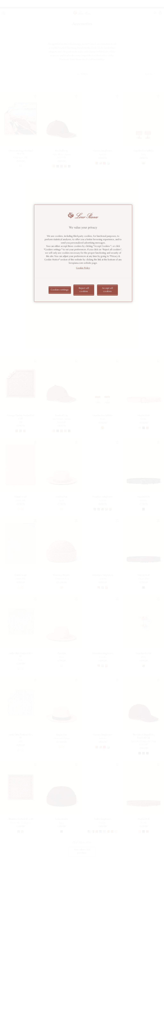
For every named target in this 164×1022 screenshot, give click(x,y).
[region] (83, 253)
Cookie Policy (83, 268)
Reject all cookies (84, 290)
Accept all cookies (107, 290)
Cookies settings (60, 290)
